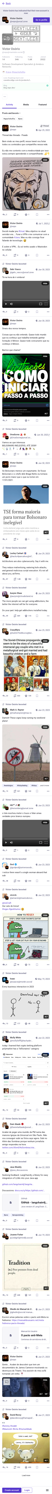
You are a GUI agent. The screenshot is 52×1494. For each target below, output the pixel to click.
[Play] (6, 304)
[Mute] (11, 304)
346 (17, 59)
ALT (46, 414)
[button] (26, 294)
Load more (26, 1475)
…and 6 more (44, 786)
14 (3, 59)
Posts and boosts (10, 113)
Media (26, 104)
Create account (12, 1490)
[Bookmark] (37, 214)
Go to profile (41, 20)
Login (27, 1490)
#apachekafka (9, 119)
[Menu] (4, 96)
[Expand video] (40, 304)
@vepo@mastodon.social (12, 52)
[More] (48, 214)
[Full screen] (46, 304)
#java (20, 119)
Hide (45, 160)
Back (8, 3)
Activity (9, 104)
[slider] (26, 300)
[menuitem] (26, 294)
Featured (43, 104)
